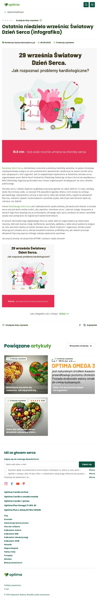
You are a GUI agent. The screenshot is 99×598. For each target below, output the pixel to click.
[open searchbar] (86, 4)
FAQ (6, 516)
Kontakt (8, 519)
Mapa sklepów (11, 548)
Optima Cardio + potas (16, 501)
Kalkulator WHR (11, 541)
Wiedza (7, 559)
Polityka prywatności (12, 585)
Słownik (8, 544)
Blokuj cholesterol (13, 563)
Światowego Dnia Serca (20, 206)
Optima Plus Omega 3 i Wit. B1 (20, 505)
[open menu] (92, 4)
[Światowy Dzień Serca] (28, 308)
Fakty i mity (9, 552)
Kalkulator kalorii (12, 530)
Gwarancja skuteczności (16, 523)
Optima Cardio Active (16, 492)
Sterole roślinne (12, 526)
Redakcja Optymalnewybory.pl (20, 42)
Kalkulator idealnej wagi (16, 537)
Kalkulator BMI (11, 534)
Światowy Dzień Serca (12, 168)
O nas (6, 589)
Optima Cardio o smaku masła (21, 496)
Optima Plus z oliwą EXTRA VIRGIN (22, 510)
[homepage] (12, 5)
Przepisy (8, 555)
